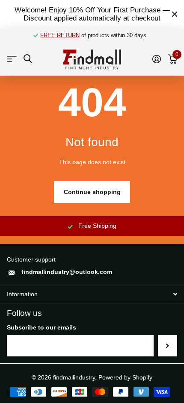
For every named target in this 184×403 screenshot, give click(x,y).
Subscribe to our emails (41, 327)
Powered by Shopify (125, 377)
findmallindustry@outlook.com (66, 271)
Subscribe (167, 345)
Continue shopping (92, 191)
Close (174, 14)
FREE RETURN (60, 35)
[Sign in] (156, 59)
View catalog (12, 58)
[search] (28, 58)
